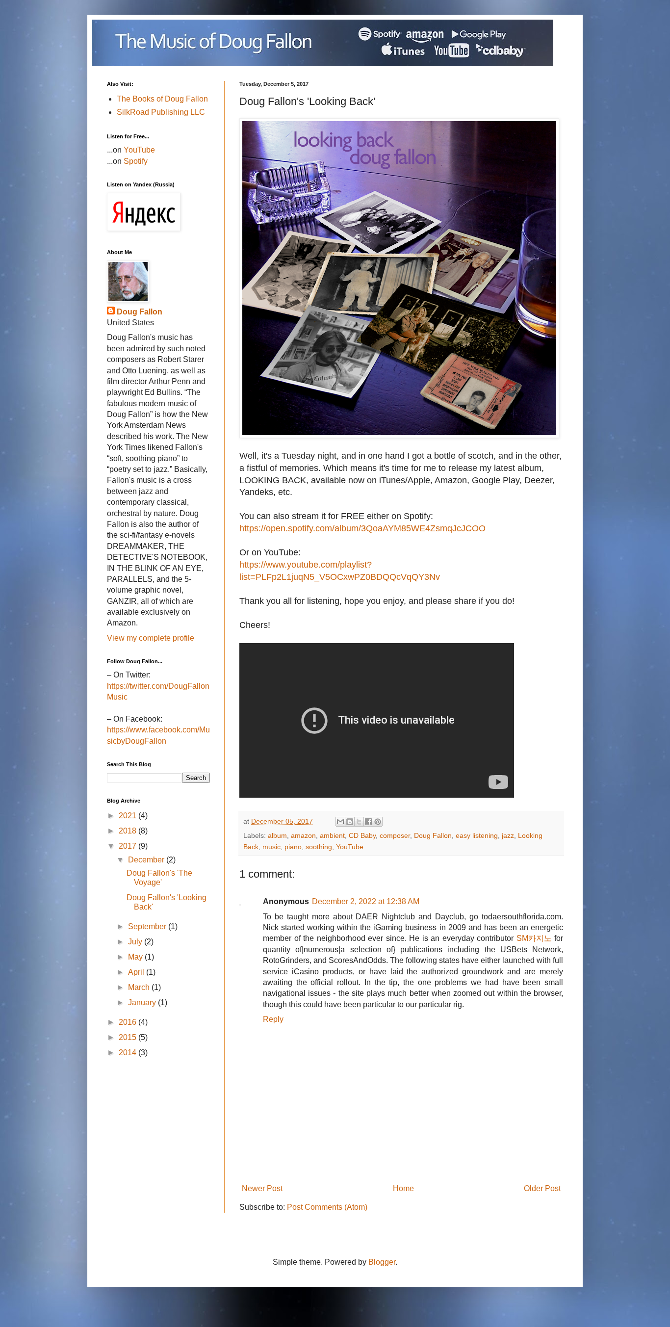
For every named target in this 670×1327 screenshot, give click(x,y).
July (136, 941)
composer (395, 835)
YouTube (349, 847)
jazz (508, 835)
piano (293, 847)
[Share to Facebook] (368, 822)
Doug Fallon (433, 835)
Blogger (381, 1262)
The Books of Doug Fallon (162, 99)
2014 (128, 1052)
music (271, 847)
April (137, 972)
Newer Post (262, 1188)
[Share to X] (359, 822)
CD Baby (362, 835)
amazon (303, 835)
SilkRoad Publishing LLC (161, 112)
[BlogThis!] (350, 822)
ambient (332, 835)
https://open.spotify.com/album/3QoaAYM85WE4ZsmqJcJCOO (362, 528)
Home (403, 1188)
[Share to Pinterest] (378, 822)
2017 (128, 846)
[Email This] (340, 822)
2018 (128, 831)
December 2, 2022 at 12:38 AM (365, 901)
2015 (128, 1037)
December (147, 860)
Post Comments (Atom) (327, 1207)
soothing (319, 847)
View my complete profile (150, 638)
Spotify (136, 161)
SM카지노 (534, 938)
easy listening (477, 835)
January (143, 1002)
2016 (128, 1022)
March (140, 987)
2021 (128, 815)
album (277, 835)
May (136, 957)
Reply (273, 1019)
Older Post (542, 1188)
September (148, 926)
